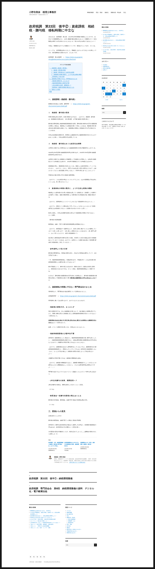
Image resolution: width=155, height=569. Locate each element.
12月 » (121, 99)
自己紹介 (69, 526)
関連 (50, 91)
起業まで (105, 70)
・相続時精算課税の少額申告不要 (60, 83)
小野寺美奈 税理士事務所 (43, 12)
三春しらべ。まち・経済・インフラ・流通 (40, 527)
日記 (124, 12)
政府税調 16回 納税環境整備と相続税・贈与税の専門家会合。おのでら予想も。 (55, 444)
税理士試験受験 (106, 68)
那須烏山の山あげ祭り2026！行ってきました (41, 517)
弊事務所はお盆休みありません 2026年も (40, 510)
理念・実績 (99, 12)
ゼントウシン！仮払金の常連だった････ (39, 521)
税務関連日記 (32, 45)
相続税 (30, 48)
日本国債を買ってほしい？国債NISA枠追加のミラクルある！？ (45, 522)
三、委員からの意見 (54, 89)
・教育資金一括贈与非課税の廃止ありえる (62, 87)
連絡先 (106, 12)
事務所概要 (90, 12)
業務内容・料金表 (116, 12)
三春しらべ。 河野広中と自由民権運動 (39, 526)
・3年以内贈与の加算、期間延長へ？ (61, 85)
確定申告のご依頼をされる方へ (74, 529)
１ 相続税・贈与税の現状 (58, 70)
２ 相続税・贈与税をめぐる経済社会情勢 (62, 72)
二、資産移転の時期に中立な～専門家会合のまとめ (63, 79)
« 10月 (106, 99)
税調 (34, 48)
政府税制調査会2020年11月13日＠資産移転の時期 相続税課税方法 (71, 444)
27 (124, 94)
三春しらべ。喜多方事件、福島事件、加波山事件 (41, 524)
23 (110, 94)
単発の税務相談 (72, 519)
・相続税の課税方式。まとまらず (60, 81)
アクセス (69, 510)
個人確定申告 (70, 514)
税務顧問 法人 (71, 521)
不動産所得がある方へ (72, 531)
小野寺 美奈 (32, 41)
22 (107, 94)
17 (113, 91)
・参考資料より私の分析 (58, 76)
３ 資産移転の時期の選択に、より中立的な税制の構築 (66, 74)
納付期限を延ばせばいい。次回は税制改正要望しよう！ (43, 516)
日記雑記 (105, 64)
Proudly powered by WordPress (52, 562)
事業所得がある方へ (71, 532)
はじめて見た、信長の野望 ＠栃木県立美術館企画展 (43, 519)
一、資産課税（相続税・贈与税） (58, 68)
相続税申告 (70, 522)
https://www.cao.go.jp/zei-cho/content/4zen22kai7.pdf (78, 296)
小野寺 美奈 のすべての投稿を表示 (77, 462)
